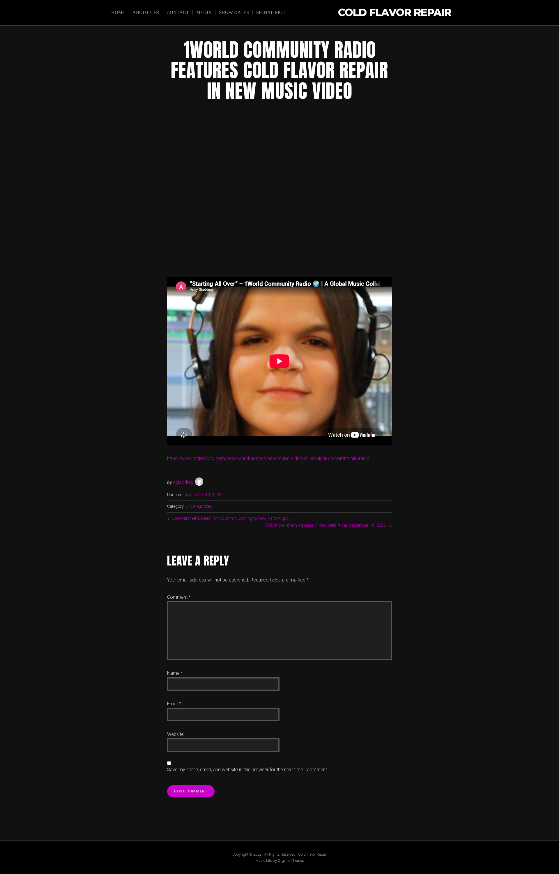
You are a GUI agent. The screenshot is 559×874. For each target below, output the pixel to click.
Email (174, 703)
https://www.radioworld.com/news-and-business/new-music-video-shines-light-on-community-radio (268, 458)
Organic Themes (291, 860)
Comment (179, 597)
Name (175, 673)
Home (118, 12)
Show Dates (234, 12)
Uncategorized (199, 506)
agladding (183, 482)
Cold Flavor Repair (394, 12)
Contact (178, 12)
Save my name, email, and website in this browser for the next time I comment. (247, 769)
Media (204, 12)
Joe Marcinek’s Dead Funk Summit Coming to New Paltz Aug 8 (230, 518)
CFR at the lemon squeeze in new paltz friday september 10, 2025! (326, 525)
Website (175, 734)
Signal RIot (271, 12)
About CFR (145, 12)
